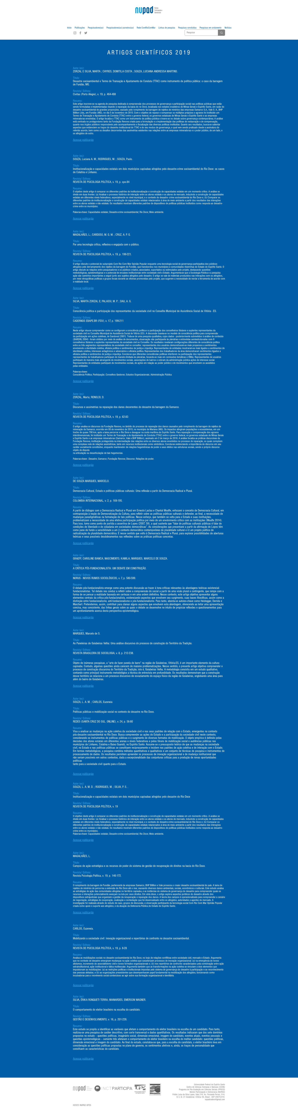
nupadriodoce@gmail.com (215, 1099)
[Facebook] (80, 33)
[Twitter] (86, 33)
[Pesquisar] (221, 33)
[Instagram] (75, 33)
